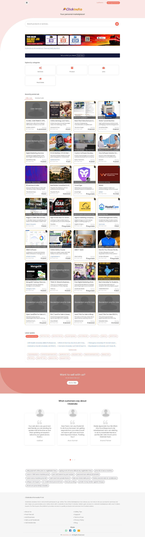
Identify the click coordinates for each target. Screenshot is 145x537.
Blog (76, 523)
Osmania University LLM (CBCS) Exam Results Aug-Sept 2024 (72, 346)
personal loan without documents (88, 474)
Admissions (94, 336)
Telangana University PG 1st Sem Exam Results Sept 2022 (102, 343)
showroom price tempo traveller (37, 486)
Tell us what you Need (72, 55)
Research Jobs (64, 358)
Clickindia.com (66, 535)
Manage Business (113, 3)
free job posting (70, 482)
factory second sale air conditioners (105, 478)
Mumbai (57, 48)
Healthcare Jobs (64, 354)
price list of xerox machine (103, 471)
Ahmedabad (38, 48)
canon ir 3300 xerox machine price (38, 474)
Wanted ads (39, 98)
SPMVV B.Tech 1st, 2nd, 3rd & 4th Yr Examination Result (72, 343)
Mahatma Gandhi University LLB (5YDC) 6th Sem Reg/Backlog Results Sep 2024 (42, 346)
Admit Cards (113, 336)
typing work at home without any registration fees (76, 471)
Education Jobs (76, 354)
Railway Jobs (106, 354)
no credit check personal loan (52, 482)
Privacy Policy (79, 520)
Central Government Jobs (48, 354)
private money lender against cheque (91, 482)
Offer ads (29, 98)
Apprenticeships (33, 354)
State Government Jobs (92, 354)
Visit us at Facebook (32, 520)
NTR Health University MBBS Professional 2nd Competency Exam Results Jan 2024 (42, 343)
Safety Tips (78, 512)
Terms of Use (79, 517)
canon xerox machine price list (37, 478)
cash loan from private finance (60, 478)
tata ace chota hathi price (81, 478)
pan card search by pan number (63, 474)
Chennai (46, 48)
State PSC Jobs (41, 358)
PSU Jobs (31, 358)
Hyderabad (29, 48)
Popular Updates (71, 336)
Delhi (51, 48)
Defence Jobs (53, 358)
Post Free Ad (29, 514)
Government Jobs (32, 336)
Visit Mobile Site (30, 523)
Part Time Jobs (44, 336)
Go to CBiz (72, 383)
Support (77, 514)
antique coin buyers (33, 482)
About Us (28, 512)
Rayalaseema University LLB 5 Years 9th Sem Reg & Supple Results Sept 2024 (102, 346)
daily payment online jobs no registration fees (42, 471)
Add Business (30, 517)
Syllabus (103, 336)
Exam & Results (83, 336)
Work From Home (57, 336)
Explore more (72, 350)
